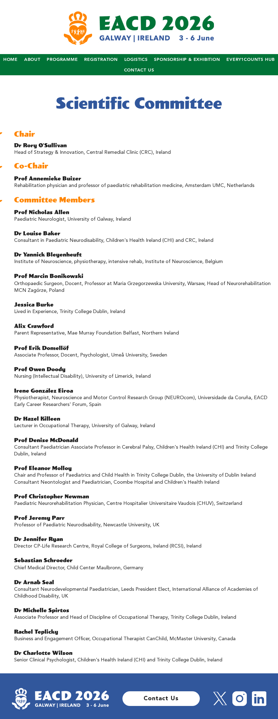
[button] (32, 59)
